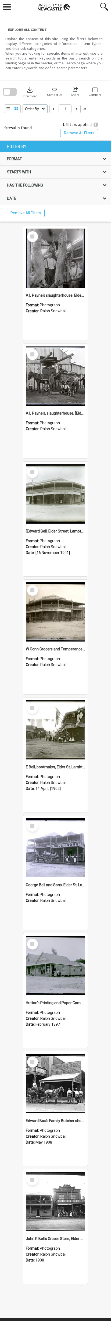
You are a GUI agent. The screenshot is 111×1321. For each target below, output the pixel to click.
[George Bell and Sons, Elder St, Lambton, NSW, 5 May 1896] (55, 847)
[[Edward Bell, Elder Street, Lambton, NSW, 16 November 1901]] (55, 494)
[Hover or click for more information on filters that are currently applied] (96, 125)
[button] (54, 92)
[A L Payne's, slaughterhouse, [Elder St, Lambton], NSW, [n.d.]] (55, 376)
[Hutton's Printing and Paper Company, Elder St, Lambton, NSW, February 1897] (55, 965)
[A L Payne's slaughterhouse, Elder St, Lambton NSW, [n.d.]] (55, 258)
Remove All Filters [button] (79, 133)
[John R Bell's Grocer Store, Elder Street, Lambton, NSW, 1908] (55, 1201)
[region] (55, 181)
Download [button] (30, 92)
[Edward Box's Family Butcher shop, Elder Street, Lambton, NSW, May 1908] (55, 1083)
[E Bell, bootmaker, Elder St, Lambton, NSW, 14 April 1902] (55, 729)
